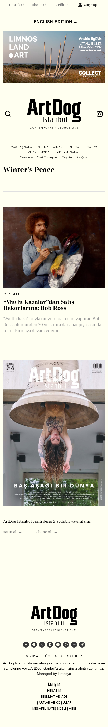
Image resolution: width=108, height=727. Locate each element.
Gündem (11, 294)
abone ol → (46, 532)
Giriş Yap (90, 5)
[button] (8, 113)
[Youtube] (58, 645)
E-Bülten (61, 5)
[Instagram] (26, 645)
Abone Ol (39, 5)
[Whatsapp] (66, 645)
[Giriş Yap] (80, 5)
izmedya (64, 674)
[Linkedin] (50, 645)
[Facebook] (34, 645)
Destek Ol (17, 5)
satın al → (12, 532)
